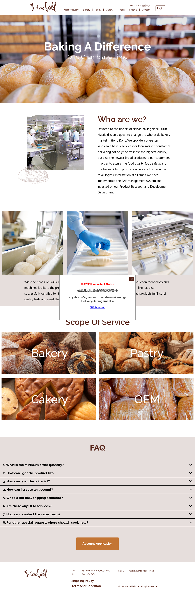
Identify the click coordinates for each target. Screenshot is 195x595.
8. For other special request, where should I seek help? (45, 522)
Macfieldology (71, 10)
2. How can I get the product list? (28, 473)
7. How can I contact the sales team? (31, 514)
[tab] (97, 465)
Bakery (86, 10)
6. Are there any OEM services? (27, 506)
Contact (146, 10)
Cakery (109, 10)
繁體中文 (146, 5)
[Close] (131, 279)
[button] (97, 543)
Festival (133, 10)
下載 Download (97, 307)
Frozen (121, 10)
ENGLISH (134, 5)
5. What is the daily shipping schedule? (33, 498)
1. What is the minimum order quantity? (33, 465)
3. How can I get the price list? (26, 481)
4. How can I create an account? (28, 489)
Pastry (98, 10)
